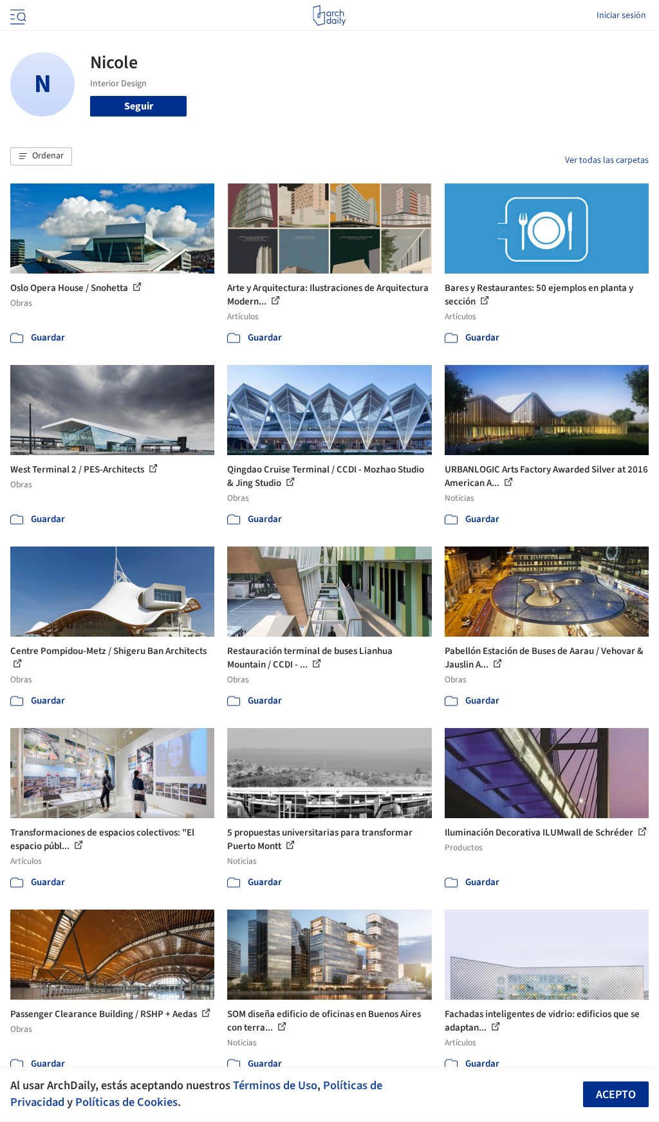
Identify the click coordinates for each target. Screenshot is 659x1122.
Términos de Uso (275, 1085)
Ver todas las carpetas (607, 160)
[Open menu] (17, 15)
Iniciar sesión (621, 15)
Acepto (616, 1095)
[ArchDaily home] (329, 15)
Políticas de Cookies (126, 1102)
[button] (41, 156)
